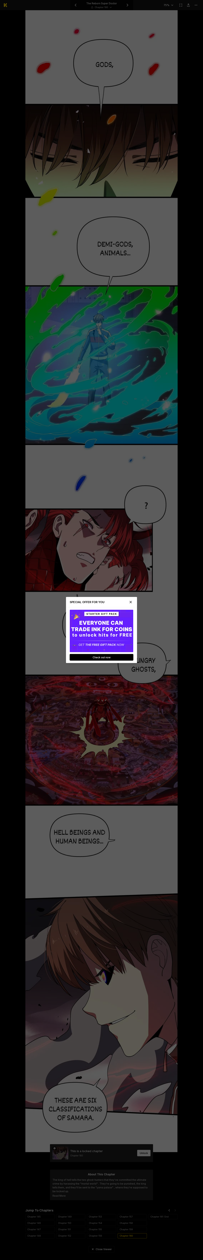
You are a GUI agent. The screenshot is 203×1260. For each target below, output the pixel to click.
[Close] (130, 602)
